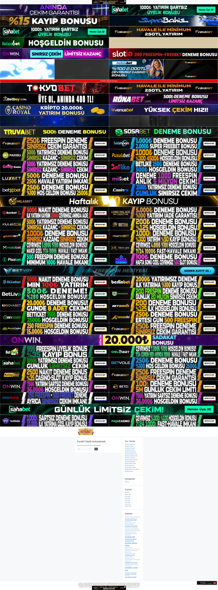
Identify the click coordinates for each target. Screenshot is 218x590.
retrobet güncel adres (131, 544)
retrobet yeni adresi (130, 573)
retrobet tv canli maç (131, 569)
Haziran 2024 (128, 506)
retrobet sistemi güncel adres (129, 564)
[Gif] (109, 201)
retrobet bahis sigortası (133, 518)
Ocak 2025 (127, 500)
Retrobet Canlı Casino (130, 448)
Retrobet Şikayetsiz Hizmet (131, 453)
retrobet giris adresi (130, 539)
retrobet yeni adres (133, 572)
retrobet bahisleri (127, 518)
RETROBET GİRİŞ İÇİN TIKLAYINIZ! (109, 81)
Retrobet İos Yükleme (130, 450)
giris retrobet (131, 516)
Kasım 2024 (127, 504)
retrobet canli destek (131, 526)
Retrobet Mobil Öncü (129, 465)
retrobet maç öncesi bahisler (129, 556)
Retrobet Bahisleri (129, 471)
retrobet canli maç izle (128, 527)
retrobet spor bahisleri (128, 565)
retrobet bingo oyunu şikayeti (129, 524)
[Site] (54, 143)
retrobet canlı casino (135, 527)
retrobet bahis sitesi (131, 519)
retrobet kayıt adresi (134, 550)
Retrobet (127, 481)
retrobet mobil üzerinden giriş (129, 559)
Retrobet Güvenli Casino (130, 451)
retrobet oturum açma (137, 559)
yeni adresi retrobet (130, 577)
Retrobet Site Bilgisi (129, 446)
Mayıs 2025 (127, 496)
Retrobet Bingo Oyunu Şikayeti (132, 469)
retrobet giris (130, 537)
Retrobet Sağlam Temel (130, 463)
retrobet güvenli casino (128, 547)
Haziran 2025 (128, 494)
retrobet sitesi (136, 564)
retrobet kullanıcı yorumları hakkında (130, 553)
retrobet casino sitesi (137, 530)
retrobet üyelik (127, 575)
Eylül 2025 (127, 492)
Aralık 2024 (127, 502)
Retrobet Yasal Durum (130, 444)
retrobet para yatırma (131, 562)
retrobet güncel (129, 541)
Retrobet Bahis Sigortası (130, 467)
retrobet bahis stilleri (128, 521)
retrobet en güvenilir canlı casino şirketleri (131, 533)
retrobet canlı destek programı (129, 530)
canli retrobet (127, 516)
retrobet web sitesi (127, 572)
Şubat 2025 (127, 498)
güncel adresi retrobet (137, 516)
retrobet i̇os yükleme (128, 550)
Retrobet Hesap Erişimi (130, 457)
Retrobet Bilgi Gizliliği (130, 461)
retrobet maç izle (130, 555)
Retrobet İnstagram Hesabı (131, 459)
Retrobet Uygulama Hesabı (131, 455)
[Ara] (96, 449)
